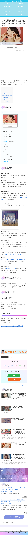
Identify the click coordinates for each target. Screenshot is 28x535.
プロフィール (5, 91)
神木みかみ (5, 161)
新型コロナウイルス (11, 268)
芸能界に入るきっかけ (7, 95)
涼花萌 (11, 357)
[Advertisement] (14, 66)
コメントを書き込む (14, 517)
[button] (25, 277)
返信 (25, 496)
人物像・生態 (5, 97)
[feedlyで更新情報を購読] (14, 375)
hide (9, 89)
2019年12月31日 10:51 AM (6, 491)
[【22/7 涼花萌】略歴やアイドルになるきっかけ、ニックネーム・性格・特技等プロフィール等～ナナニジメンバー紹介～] (12, 365)
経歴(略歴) (4, 93)
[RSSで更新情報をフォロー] (14, 379)
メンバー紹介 (5, 357)
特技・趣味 (5, 101)
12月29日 (5, 141)
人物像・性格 (6, 99)
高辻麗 (21, 197)
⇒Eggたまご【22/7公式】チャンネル (12, 254)
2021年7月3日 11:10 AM (6, 503)
